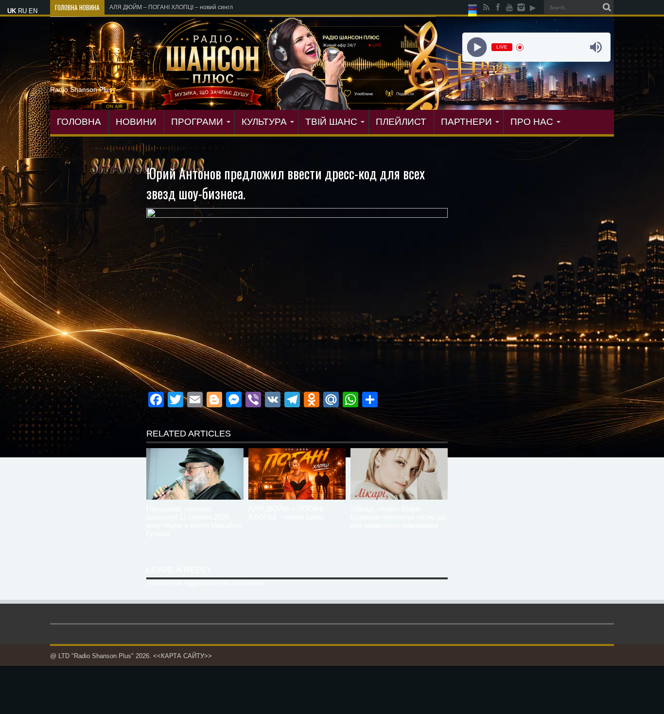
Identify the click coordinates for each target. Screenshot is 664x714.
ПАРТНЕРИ (466, 122)
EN (33, 11)
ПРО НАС (531, 122)
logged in (196, 583)
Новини (136, 122)
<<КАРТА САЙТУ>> (182, 656)
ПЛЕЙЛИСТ (401, 122)
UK (11, 11)
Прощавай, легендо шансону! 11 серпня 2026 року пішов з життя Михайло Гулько (193, 521)
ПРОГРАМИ (197, 122)
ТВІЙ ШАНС (331, 122)
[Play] (476, 47)
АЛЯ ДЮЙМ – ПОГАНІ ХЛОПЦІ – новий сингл (171, 7)
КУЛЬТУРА (264, 122)
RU (22, 11)
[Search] (606, 7)
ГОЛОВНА (79, 122)
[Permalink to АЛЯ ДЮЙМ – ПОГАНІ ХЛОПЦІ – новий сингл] (297, 474)
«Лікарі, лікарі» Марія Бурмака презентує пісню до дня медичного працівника (398, 517)
